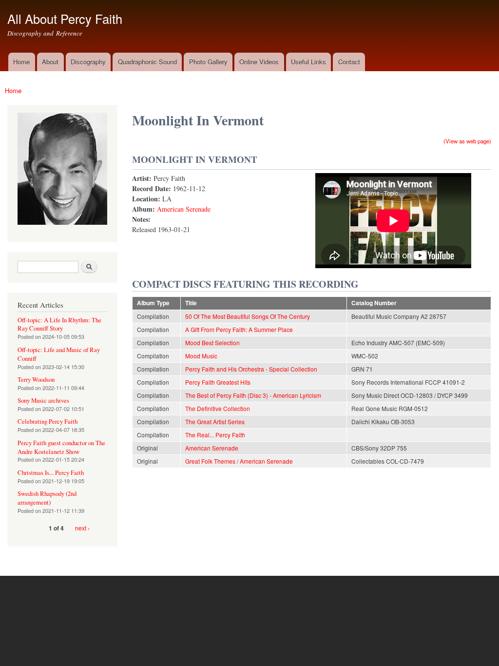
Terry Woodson (36, 379)
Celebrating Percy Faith (47, 421)
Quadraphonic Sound (147, 61)
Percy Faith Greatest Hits (217, 382)
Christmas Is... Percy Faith (51, 473)
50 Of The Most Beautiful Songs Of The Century (247, 316)
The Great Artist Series (215, 421)
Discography (88, 61)
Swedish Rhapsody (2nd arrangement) (47, 498)
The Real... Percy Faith (215, 435)
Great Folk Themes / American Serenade (239, 461)
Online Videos (259, 61)
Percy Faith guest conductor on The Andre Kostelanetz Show (61, 447)
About (50, 61)
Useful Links (308, 61)
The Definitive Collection (217, 408)
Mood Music (201, 356)
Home (21, 61)
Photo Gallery (208, 61)
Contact (349, 61)
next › (82, 528)
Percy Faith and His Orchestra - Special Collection (251, 369)
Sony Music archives (43, 400)
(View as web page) (467, 141)
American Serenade (184, 209)
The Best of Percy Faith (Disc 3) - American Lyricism (253, 395)
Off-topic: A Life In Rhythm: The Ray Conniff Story (59, 324)
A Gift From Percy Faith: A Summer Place (239, 329)
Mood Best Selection (212, 342)
